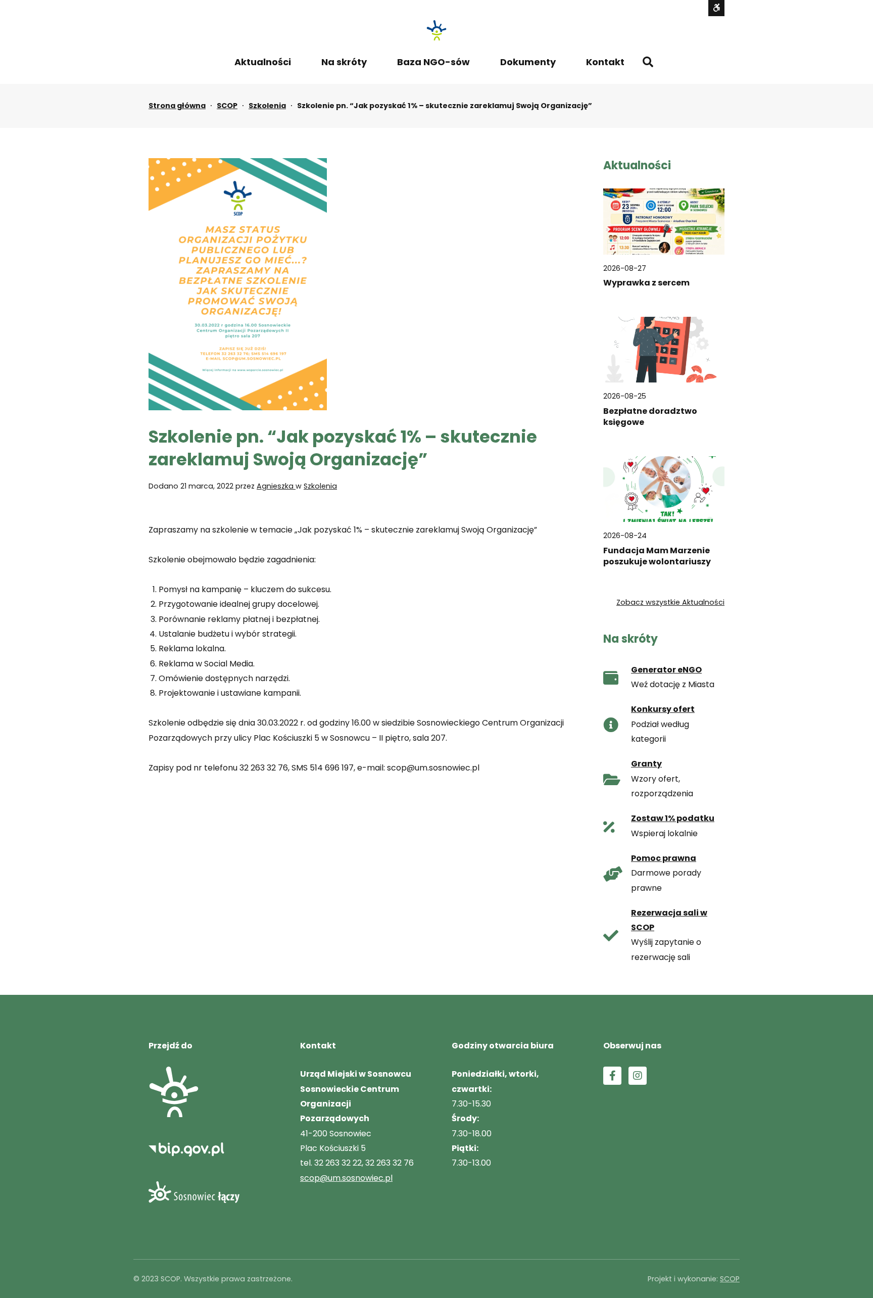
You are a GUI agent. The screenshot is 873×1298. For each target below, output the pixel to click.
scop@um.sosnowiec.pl (346, 1178)
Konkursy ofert (663, 709)
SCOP (227, 106)
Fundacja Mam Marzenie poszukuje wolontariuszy (657, 556)
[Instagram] (637, 1076)
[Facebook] (612, 1076)
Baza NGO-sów (433, 62)
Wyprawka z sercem (646, 283)
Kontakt (605, 62)
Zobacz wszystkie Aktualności (670, 602)
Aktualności (262, 62)
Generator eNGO (666, 670)
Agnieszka (276, 486)
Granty (646, 764)
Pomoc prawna (663, 858)
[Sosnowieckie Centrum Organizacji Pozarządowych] (436, 30)
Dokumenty (528, 62)
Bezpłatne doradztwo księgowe (650, 417)
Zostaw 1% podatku (672, 818)
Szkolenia (267, 106)
